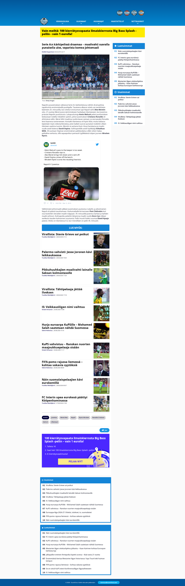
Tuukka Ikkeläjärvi (48, 237)
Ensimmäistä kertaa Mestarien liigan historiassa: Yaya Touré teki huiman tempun (75, 559)
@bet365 (54, 145)
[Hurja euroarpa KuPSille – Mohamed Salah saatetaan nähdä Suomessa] (101, 331)
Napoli (73, 417)
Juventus (54, 417)
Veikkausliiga (62, 21)
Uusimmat (48, 480)
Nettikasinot (137, 21)
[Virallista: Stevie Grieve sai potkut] (101, 241)
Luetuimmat (49, 527)
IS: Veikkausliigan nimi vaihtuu (63, 307)
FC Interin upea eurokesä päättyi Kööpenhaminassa (64, 398)
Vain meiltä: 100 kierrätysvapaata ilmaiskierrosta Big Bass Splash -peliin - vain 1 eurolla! (89, 32)
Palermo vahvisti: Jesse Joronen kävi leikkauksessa (67, 253)
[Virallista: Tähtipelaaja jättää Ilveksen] (101, 296)
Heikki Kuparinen (48, 52)
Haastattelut (117, 21)
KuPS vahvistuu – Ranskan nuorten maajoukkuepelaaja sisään (66, 345)
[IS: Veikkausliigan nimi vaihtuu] (101, 313)
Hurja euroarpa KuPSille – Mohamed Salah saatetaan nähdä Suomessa (67, 326)
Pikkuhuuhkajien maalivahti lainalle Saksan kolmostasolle (67, 271)
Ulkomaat (81, 21)
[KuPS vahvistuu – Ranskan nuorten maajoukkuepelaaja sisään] (101, 350)
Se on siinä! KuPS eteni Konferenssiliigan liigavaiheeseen (68, 568)
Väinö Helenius (47, 330)
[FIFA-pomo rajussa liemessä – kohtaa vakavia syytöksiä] (101, 368)
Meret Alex (64, 417)
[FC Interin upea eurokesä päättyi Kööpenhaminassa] (101, 404)
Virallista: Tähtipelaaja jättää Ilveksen (62, 290)
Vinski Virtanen (47, 309)
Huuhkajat (99, 21)
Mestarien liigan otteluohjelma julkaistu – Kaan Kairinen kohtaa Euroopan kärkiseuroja (75, 549)
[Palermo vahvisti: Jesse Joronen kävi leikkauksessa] (101, 258)
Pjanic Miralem (84, 417)
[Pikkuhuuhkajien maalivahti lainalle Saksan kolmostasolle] (101, 276)
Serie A (45, 422)
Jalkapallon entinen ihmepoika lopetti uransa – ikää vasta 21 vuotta (73, 554)
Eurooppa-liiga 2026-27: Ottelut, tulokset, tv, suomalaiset (69, 512)
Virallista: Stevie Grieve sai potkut (65, 234)
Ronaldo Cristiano (98, 417)
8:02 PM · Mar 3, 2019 (63, 203)
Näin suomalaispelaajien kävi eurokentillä (62, 381)
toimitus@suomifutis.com (108, 582)
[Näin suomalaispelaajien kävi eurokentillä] (101, 386)
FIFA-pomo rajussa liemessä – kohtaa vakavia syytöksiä (62, 363)
